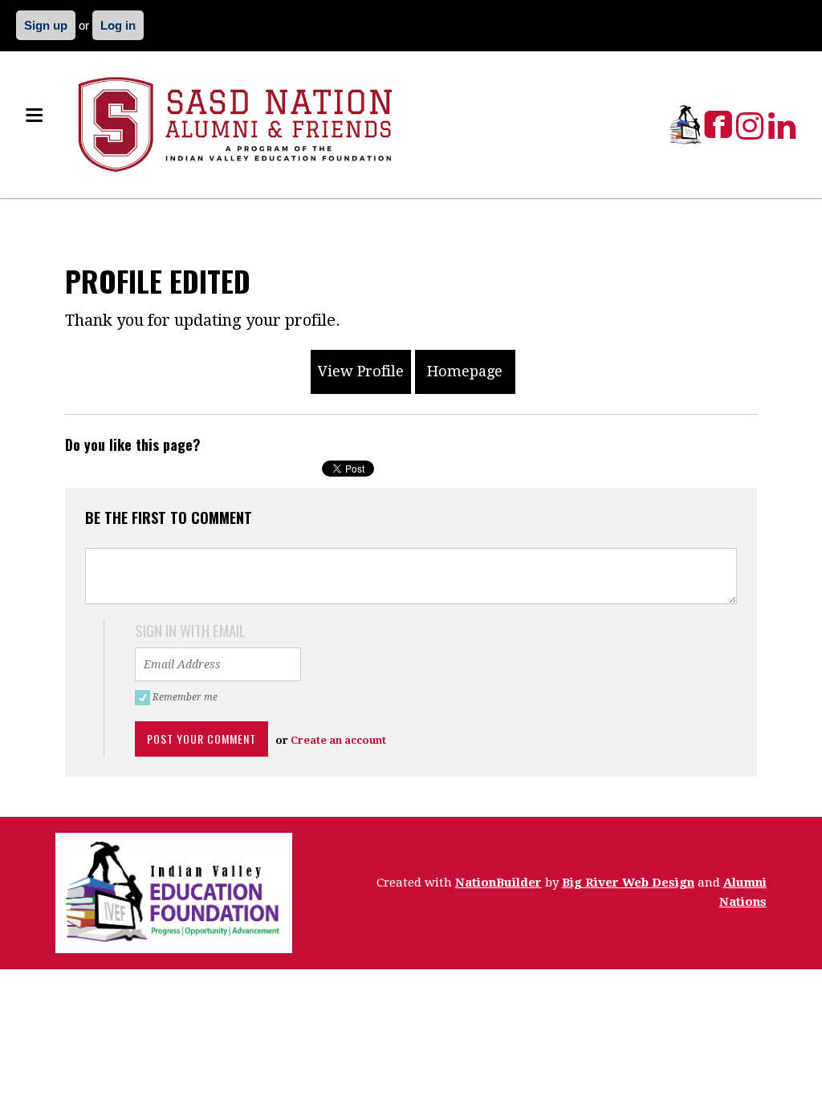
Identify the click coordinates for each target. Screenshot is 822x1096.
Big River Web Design (628, 882)
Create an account (338, 740)
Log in (118, 25)
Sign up (45, 25)
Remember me (187, 697)
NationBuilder (498, 882)
